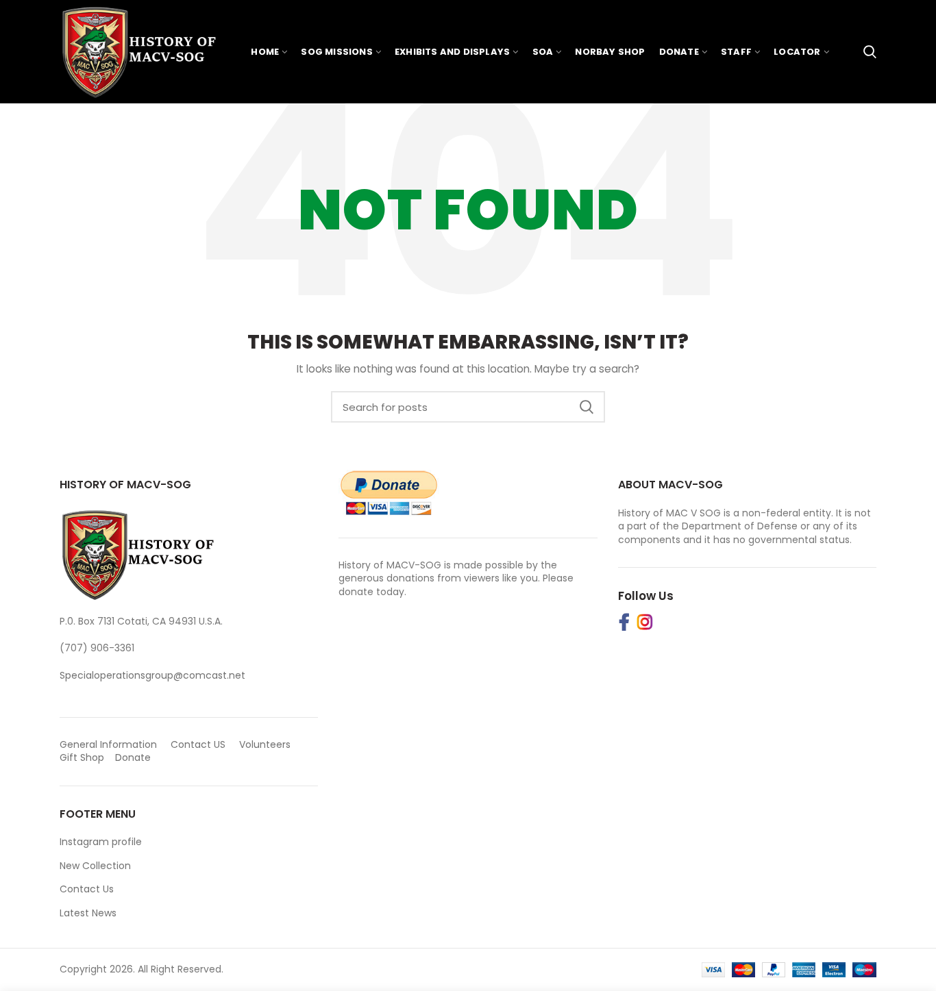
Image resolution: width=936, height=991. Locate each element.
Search (586, 407)
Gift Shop (82, 757)
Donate (134, 757)
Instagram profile (101, 842)
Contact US (198, 744)
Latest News (88, 913)
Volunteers (265, 744)
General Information (108, 744)
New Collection (95, 866)
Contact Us (87, 889)
